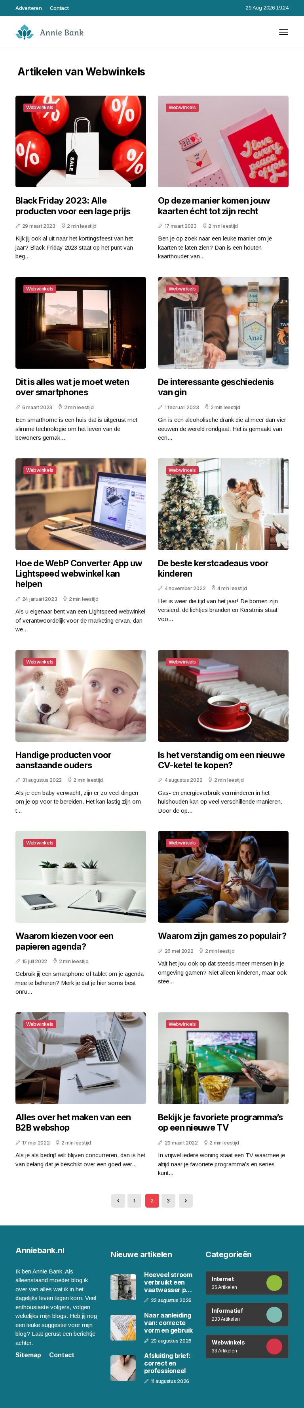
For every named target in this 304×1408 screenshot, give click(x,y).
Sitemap (28, 1355)
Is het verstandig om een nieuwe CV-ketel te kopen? (221, 760)
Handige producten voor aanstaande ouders (63, 760)
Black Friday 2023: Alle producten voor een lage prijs (73, 205)
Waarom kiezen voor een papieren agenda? (64, 941)
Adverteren (28, 8)
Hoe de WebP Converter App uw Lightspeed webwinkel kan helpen (78, 573)
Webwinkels (39, 107)
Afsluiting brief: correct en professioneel (167, 1363)
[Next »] (186, 1201)
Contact (59, 8)
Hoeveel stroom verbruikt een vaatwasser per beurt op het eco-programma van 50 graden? (168, 1282)
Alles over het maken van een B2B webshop (73, 1122)
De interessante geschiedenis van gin (216, 387)
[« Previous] (118, 1201)
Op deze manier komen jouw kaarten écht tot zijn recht (214, 205)
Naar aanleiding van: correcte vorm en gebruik (168, 1323)
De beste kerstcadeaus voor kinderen (213, 568)
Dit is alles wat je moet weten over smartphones (72, 387)
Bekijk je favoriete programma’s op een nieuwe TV (220, 1122)
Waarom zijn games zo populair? (222, 936)
